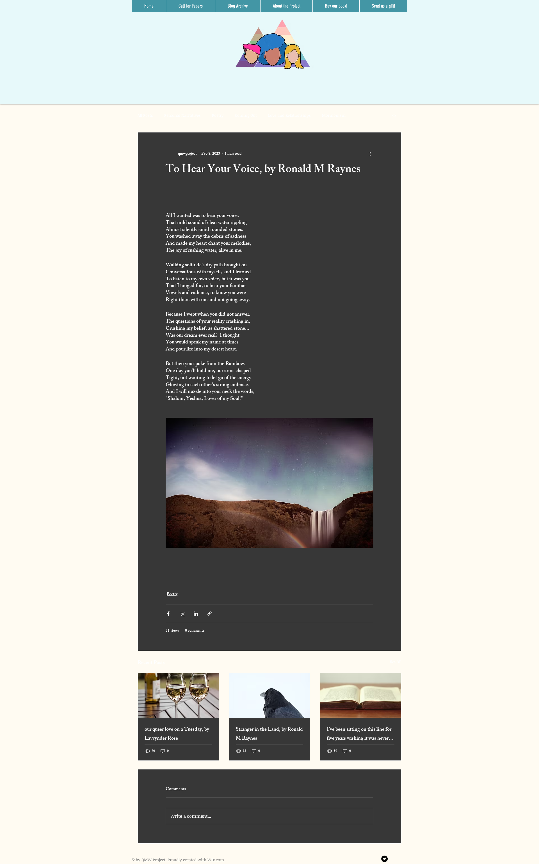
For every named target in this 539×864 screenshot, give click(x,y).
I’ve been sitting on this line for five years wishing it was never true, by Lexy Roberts (359, 734)
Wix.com (215, 859)
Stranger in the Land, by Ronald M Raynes (269, 734)
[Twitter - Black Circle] (384, 859)
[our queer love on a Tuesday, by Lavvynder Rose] (178, 695)
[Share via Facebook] (168, 613)
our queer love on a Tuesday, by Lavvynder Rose (177, 734)
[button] (394, 115)
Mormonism (334, 115)
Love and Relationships (289, 115)
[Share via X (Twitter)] (182, 613)
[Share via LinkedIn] (195, 613)
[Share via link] (209, 613)
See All (395, 662)
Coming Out (246, 115)
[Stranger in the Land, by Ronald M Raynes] (269, 695)
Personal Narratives (182, 115)
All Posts (145, 115)
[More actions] (370, 153)
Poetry (218, 115)
